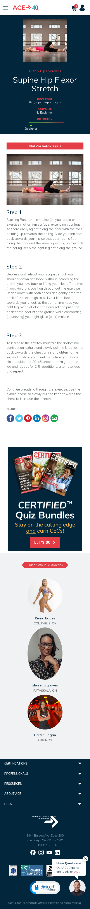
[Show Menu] (5, 7)
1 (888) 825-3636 (45, 845)
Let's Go (43, 542)
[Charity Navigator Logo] (32, 870)
